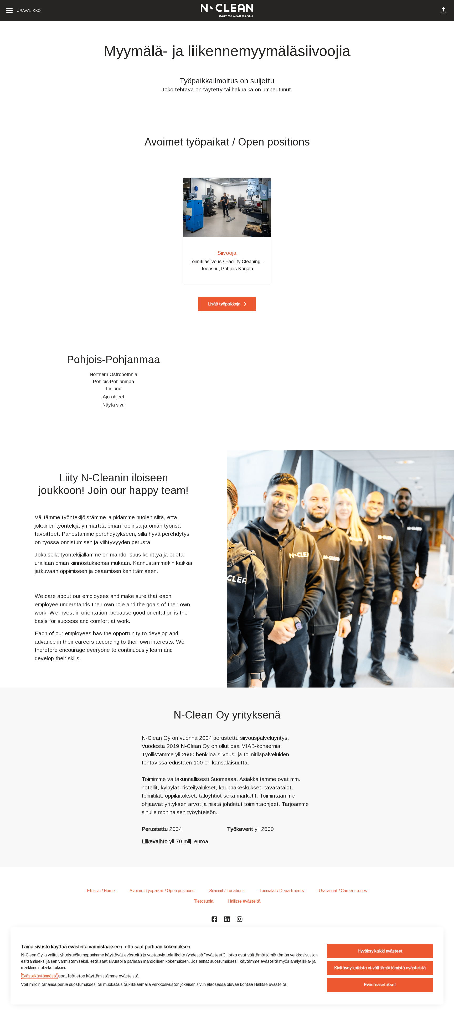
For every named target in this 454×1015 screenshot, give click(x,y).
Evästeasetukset (380, 984)
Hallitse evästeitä (244, 901)
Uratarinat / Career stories (343, 890)
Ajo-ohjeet (113, 396)
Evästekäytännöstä (39, 976)
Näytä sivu (113, 405)
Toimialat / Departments (281, 890)
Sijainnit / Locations (227, 890)
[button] (443, 10)
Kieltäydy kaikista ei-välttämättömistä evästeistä (380, 968)
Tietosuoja (203, 901)
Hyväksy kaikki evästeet (380, 951)
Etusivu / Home (101, 890)
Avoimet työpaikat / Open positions (162, 890)
